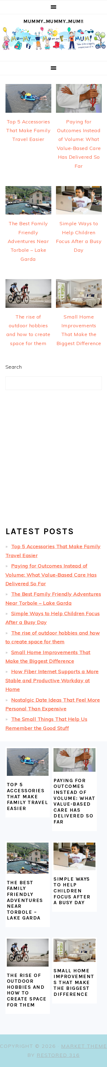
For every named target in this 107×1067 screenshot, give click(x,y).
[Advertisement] (53, 462)
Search (13, 367)
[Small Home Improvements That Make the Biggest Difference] (74, 950)
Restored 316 (58, 1055)
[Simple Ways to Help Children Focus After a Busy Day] (74, 856)
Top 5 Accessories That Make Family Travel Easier (28, 130)
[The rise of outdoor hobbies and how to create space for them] (28, 953)
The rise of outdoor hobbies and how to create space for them (27, 990)
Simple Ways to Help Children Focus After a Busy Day (72, 891)
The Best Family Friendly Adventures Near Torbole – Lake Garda (28, 241)
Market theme (84, 1046)
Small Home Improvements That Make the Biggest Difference (74, 982)
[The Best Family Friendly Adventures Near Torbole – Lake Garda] (28, 858)
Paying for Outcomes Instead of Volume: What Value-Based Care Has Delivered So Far (51, 575)
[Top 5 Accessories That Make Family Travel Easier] (28, 762)
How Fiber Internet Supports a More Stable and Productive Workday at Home (52, 680)
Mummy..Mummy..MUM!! (53, 21)
